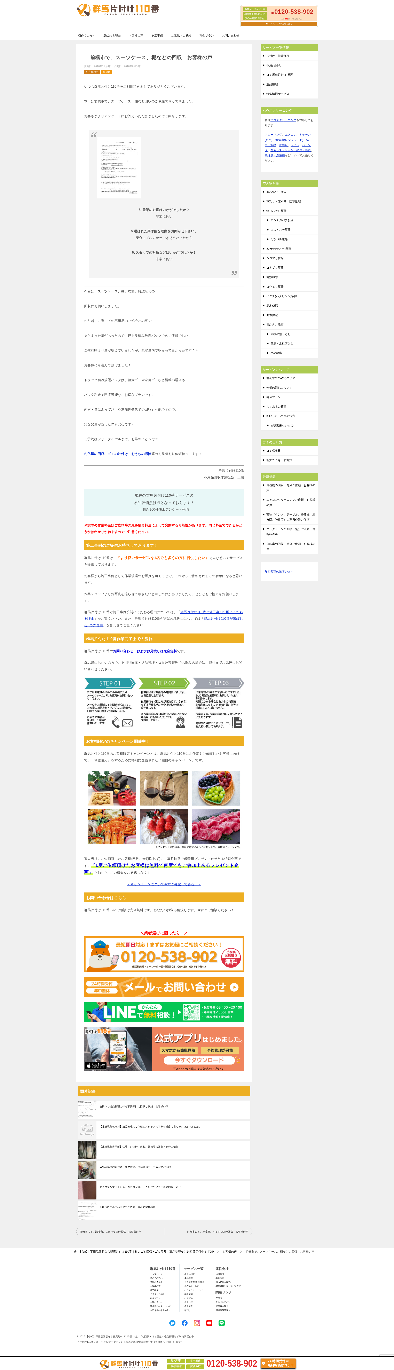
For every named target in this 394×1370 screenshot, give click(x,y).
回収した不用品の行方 (280, 416)
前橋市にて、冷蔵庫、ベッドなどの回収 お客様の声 (217, 1231)
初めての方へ (86, 35)
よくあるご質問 (276, 406)
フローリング (273, 134)
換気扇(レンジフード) (289, 140)
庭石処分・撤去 (276, 192)
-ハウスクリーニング (193, 1290)
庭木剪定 (272, 315)
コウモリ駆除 (275, 286)
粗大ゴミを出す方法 (279, 460)
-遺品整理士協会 (222, 1310)
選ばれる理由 (112, 35)
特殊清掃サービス (277, 93)
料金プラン (206, 35)
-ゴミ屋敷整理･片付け (194, 1282)
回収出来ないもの (281, 425)
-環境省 (218, 1298)
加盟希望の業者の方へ (279, 571)
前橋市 (106, 71)
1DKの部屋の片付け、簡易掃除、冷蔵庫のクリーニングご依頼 (135, 1166)
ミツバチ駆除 (279, 239)
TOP (146, 1251)
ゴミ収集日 (273, 450)
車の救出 (276, 353)
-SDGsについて (222, 1302)
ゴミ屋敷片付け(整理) (280, 74)
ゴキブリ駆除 (275, 267)
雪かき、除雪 (275, 324)
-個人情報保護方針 (224, 1282)
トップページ (156, 1274)
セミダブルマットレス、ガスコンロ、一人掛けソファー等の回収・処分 (140, 1187)
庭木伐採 (272, 305)
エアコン (290, 134)
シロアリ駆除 (275, 258)
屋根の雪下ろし (280, 334)
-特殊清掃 (188, 1294)
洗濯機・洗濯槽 (275, 155)
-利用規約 (219, 1278)
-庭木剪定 (188, 1306)
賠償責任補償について (160, 1306)
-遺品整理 (188, 1278)
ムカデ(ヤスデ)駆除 (278, 248)
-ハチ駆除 (188, 1298)
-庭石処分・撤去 (191, 1286)
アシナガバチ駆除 (281, 220)
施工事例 (157, 35)
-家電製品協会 (221, 1306)
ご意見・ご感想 (181, 35)
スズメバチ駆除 (280, 229)
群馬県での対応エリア (280, 378)
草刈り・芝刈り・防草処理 (283, 201)
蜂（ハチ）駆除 (276, 210)
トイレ (295, 145)
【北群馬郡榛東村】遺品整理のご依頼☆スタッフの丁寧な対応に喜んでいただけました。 (150, 1126)
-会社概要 (219, 1274)
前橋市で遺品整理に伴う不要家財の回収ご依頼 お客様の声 (134, 1106)
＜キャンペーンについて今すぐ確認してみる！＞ (164, 884)
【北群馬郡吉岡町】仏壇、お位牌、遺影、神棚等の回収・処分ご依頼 (139, 1146)
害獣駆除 (272, 277)
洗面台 (283, 145)
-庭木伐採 (188, 1302)
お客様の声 (136, 35)
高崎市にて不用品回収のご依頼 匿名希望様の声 (128, 1207)
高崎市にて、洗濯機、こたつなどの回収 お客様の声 (110, 1231)
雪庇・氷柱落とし (281, 343)
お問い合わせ (230, 35)
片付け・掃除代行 (277, 55)
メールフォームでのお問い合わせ (280, 24)
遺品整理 (272, 84)
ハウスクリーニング (283, 120)
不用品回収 (273, 65)
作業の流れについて (279, 387)
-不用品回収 (189, 1274)
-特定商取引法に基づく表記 (228, 1286)
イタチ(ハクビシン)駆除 (281, 296)
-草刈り (187, 1310)
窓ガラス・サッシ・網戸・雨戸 (290, 150)
